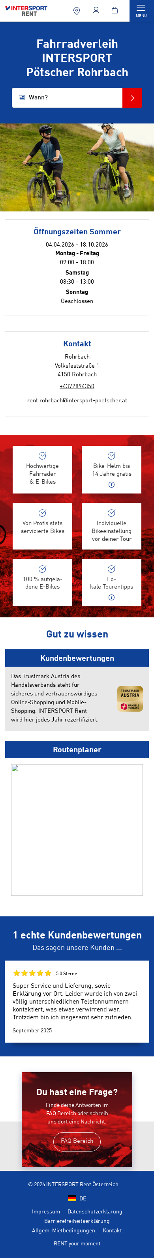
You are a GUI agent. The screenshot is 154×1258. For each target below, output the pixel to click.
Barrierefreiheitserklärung (77, 1221)
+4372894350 (77, 387)
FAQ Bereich (77, 1141)
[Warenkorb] (116, 11)
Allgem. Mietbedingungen (63, 1231)
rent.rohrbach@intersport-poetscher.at (77, 401)
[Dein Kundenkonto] (97, 11)
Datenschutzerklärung (95, 1212)
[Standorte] (77, 11)
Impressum (46, 1212)
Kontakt (112, 1231)
